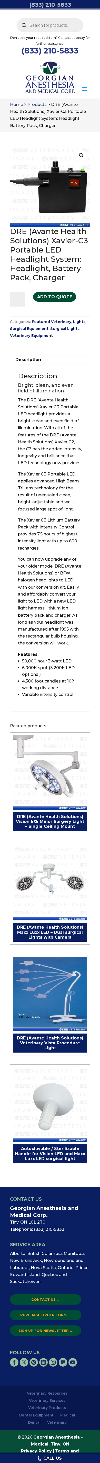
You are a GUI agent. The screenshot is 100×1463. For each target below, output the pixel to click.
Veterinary (57, 1422)
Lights (79, 321)
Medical (67, 1415)
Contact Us (45, 1299)
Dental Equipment (36, 1415)
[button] (85, 89)
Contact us (66, 38)
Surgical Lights (64, 328)
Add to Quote (54, 296)
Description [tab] (28, 359)
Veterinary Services (47, 1400)
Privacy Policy (36, 1451)
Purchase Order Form (45, 1315)
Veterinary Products (47, 1407)
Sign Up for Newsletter (45, 1331)
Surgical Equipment (29, 328)
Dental (34, 1422)
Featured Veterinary (51, 321)
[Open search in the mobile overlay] (50, 25)
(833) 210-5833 (50, 51)
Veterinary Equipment (31, 335)
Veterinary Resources (47, 1393)
